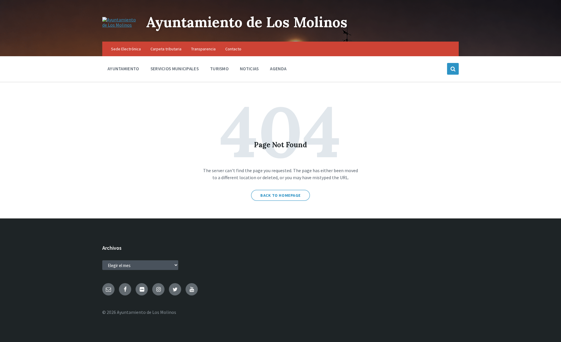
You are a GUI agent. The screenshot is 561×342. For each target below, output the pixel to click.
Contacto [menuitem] (233, 49)
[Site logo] (119, 25)
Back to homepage (280, 195)
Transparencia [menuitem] (203, 49)
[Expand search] (453, 69)
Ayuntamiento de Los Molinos (246, 22)
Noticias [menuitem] (249, 68)
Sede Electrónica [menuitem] (126, 49)
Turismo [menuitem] (219, 68)
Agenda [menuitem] (278, 68)
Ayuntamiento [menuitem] (123, 68)
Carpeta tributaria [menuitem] (165, 49)
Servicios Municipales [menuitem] (174, 68)
